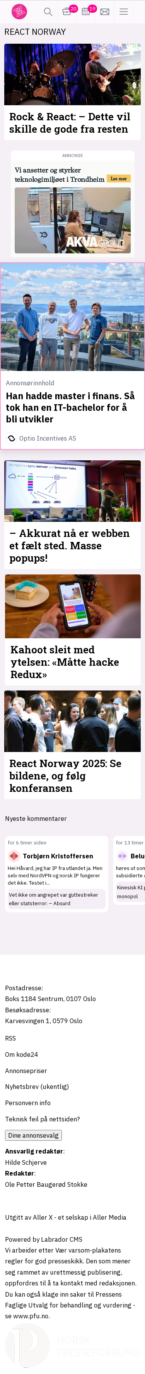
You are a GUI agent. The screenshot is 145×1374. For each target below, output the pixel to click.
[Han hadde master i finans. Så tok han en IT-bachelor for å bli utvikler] (72, 317)
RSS (10, 1038)
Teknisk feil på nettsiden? (42, 1119)
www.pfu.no (30, 1316)
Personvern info (28, 1103)
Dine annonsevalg (33, 1135)
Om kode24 (21, 1054)
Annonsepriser (26, 1070)
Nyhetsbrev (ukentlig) (37, 1086)
